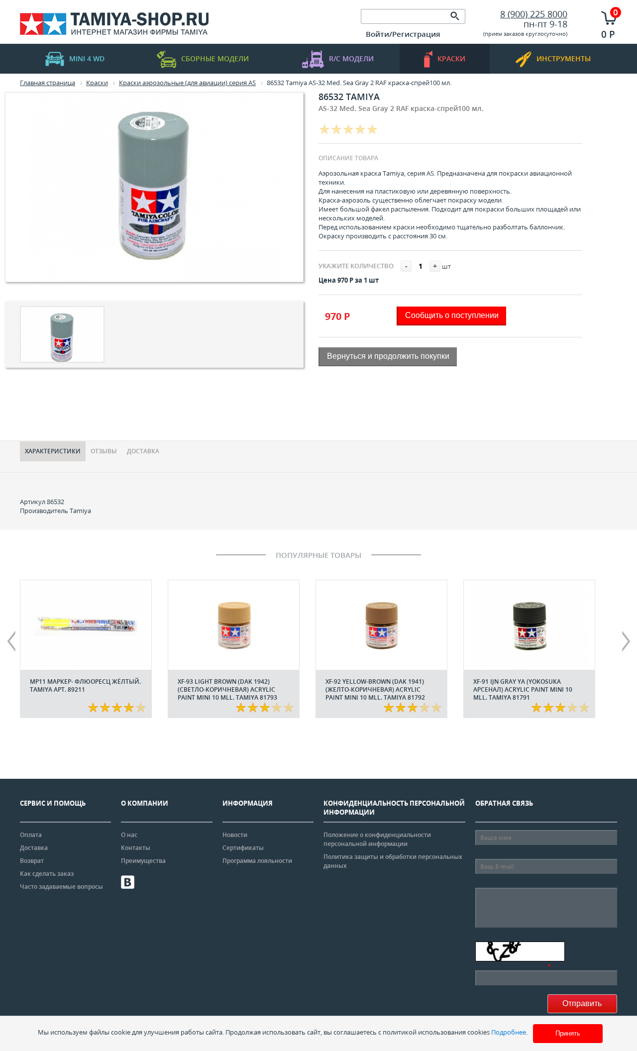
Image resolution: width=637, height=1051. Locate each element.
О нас (129, 835)
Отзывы (104, 451)
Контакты (135, 847)
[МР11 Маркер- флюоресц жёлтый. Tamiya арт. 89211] (85, 625)
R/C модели (351, 58)
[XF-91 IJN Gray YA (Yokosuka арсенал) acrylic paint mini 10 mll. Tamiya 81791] (529, 625)
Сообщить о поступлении (452, 315)
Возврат (32, 860)
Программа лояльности (257, 860)
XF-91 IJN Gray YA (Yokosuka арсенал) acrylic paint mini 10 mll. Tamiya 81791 (522, 689)
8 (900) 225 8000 (533, 14)
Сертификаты (243, 847)
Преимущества (143, 860)
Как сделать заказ (47, 873)
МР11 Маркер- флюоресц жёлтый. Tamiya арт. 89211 (85, 685)
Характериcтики (53, 451)
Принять (567, 1033)
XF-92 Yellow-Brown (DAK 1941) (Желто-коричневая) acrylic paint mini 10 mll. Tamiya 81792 (375, 689)
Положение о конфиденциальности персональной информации (377, 839)
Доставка (143, 451)
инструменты (563, 58)
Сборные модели (215, 58)
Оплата (31, 835)
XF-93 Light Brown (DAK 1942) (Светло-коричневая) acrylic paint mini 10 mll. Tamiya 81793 (227, 689)
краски (451, 58)
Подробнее (508, 1032)
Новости (234, 835)
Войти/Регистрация (403, 34)
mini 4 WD (87, 58)
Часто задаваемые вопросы (61, 886)
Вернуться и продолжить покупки (388, 356)
